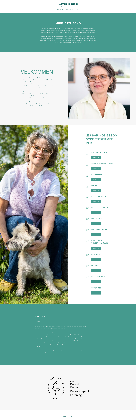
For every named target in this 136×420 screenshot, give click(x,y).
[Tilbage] (5, 334)
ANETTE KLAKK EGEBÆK (68, 4)
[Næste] (130, 334)
